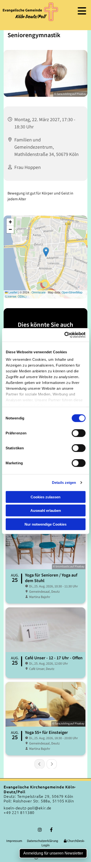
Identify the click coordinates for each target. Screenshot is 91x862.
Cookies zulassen (45, 497)
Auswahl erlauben (45, 510)
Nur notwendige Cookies (45, 524)
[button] (76, 11)
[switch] (78, 433)
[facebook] (51, 830)
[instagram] (40, 830)
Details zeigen (64, 482)
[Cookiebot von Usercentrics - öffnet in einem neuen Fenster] (64, 335)
